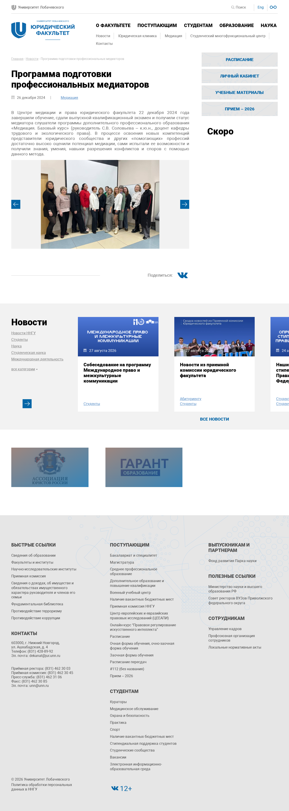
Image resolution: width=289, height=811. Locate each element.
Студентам (198, 25)
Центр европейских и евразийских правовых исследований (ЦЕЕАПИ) (139, 615)
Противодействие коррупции (35, 618)
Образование (236, 25)
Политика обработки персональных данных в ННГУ (41, 787)
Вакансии (118, 757)
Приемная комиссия (28, 576)
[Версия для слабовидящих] (273, 6)
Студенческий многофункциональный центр (228, 36)
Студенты (19, 339)
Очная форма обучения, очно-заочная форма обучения (142, 645)
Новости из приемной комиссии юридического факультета (208, 370)
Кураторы (118, 702)
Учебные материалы (239, 92)
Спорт (115, 729)
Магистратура (122, 562)
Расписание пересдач (128, 662)
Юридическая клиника (137, 36)
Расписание (240, 59)
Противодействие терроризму (36, 611)
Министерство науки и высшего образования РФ (235, 589)
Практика (118, 722)
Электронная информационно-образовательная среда (136, 766)
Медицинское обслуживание (134, 709)
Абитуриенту (190, 399)
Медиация (173, 36)
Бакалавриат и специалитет (133, 555)
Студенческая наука (28, 353)
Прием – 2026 (239, 109)
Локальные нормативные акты (234, 647)
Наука (269, 25)
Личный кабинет (239, 76)
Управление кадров (225, 629)
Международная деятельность (37, 359)
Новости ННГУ (23, 333)
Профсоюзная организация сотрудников (231, 638)
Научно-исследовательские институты (43, 569)
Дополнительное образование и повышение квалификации (137, 583)
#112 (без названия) (127, 669)
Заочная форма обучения (132, 655)
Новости (103, 36)
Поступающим (157, 25)
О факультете (113, 25)
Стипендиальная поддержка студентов (143, 743)
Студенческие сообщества (132, 750)
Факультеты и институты (32, 562)
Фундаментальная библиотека (37, 604)
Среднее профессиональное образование (133, 571)
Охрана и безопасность (129, 715)
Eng (261, 7)
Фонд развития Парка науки (232, 561)
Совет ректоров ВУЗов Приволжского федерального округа (240, 600)
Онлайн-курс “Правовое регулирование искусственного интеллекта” (143, 627)
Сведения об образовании (33, 555)
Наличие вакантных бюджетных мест (142, 599)
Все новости (214, 419)
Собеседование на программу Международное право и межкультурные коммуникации (117, 373)
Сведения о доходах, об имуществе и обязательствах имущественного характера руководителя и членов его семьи (43, 590)
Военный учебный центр (130, 592)
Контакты (104, 43)
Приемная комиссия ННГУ (132, 606)
